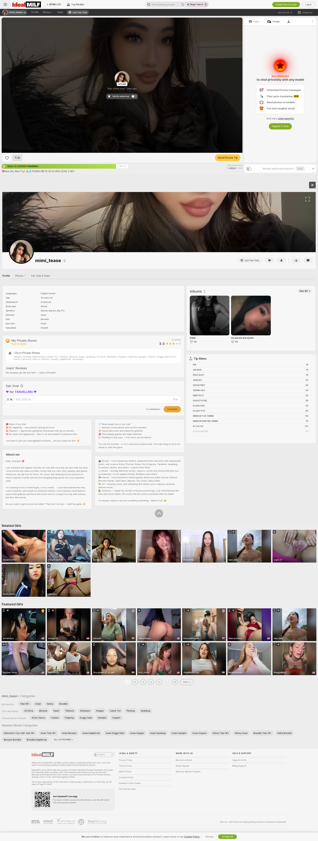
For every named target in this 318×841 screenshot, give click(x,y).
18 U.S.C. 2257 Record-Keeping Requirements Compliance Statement (253, 822)
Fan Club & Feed (40, 275)
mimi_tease (9, 696)
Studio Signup (182, 766)
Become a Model (184, 760)
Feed (60, 12)
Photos (48, 12)
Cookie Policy (192, 836)
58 (195, 341)
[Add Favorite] (7, 157)
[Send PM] (308, 260)
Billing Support (239, 766)
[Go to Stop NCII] (97, 822)
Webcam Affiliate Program (188, 772)
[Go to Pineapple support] (81, 822)
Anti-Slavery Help (127, 789)
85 (236, 341)
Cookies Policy (126, 777)
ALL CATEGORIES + (64, 739)
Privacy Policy (125, 760)
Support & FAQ (239, 760)
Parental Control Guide (129, 783)
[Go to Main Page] (27, 4)
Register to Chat (280, 126)
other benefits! (286, 118)
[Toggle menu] (5, 4)
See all (303, 291)
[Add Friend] (296, 260)
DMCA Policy (125, 772)
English (101, 754)
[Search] (182, 4)
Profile (35, 12)
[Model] (312, 185)
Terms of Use (125, 766)
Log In (308, 4)
